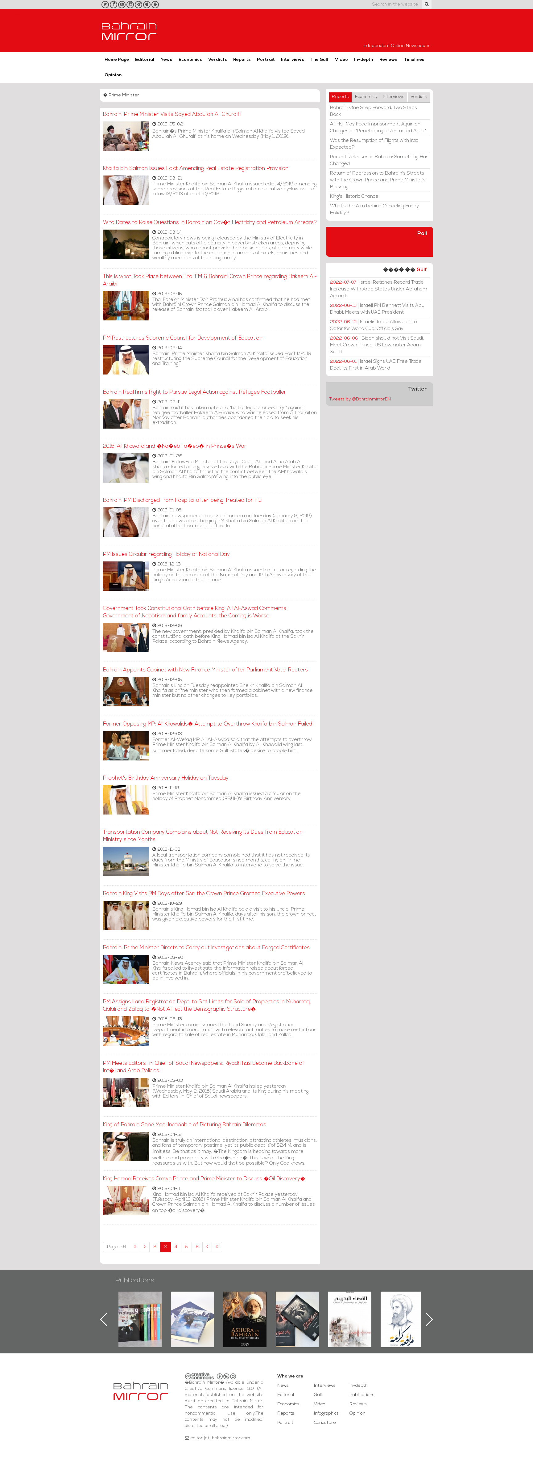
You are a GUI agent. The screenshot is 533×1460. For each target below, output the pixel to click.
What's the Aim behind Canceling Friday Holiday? (374, 209)
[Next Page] (207, 1247)
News (166, 59)
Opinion (113, 75)
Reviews (388, 59)
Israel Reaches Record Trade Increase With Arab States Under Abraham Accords (378, 289)
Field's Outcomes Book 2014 (402, 1302)
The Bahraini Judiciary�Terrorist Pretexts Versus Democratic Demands (298, 1313)
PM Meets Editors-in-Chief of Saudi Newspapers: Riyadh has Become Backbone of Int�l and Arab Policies (203, 1067)
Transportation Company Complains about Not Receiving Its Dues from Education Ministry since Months (203, 836)
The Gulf (319, 59)
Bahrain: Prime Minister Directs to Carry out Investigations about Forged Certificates (206, 947)
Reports (242, 59)
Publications (134, 1280)
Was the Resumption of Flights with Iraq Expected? (374, 144)
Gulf (421, 270)
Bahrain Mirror (129, 30)
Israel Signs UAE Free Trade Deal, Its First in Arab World (376, 365)
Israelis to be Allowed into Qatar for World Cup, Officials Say (373, 325)
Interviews (292, 59)
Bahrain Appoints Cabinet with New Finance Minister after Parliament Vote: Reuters (205, 670)
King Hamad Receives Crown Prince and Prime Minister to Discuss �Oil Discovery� (204, 1179)
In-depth (363, 59)
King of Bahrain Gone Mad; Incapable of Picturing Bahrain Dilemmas (184, 1125)
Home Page (117, 59)
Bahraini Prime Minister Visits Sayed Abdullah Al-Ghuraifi (172, 114)
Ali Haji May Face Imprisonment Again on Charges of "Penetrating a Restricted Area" (378, 127)
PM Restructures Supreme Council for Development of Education (182, 338)
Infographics (326, 1413)
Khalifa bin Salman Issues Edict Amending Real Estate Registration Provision (195, 168)
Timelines (414, 59)
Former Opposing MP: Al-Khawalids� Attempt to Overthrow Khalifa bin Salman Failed (207, 724)
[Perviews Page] (145, 1247)
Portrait (266, 59)
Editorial (144, 59)
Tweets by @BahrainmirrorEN (360, 399)
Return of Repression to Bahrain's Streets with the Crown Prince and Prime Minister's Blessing (378, 180)
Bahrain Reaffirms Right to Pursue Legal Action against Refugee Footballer (194, 392)
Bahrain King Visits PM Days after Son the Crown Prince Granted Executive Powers (204, 893)
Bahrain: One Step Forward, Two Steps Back (373, 111)
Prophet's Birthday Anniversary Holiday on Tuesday (166, 778)
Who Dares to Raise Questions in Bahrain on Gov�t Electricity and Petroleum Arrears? (210, 222)
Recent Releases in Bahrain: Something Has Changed (379, 160)
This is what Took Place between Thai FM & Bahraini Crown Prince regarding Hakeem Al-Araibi (210, 280)
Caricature (325, 1422)
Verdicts (217, 59)
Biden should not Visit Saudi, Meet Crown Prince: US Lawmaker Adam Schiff (377, 345)
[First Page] (135, 1247)
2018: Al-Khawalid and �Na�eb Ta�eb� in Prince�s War (174, 446)
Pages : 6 (116, 1247)
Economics (190, 59)
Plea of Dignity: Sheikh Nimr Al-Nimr (349, 1306)
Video (341, 59)
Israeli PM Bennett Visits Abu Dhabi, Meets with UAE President (377, 309)
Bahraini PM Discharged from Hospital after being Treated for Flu (182, 500)
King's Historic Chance (354, 196)
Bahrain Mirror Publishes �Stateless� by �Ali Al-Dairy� (245, 1309)
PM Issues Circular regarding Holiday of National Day (166, 554)
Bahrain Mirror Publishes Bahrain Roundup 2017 (140, 1309)
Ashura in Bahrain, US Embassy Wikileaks (193, 1309)
